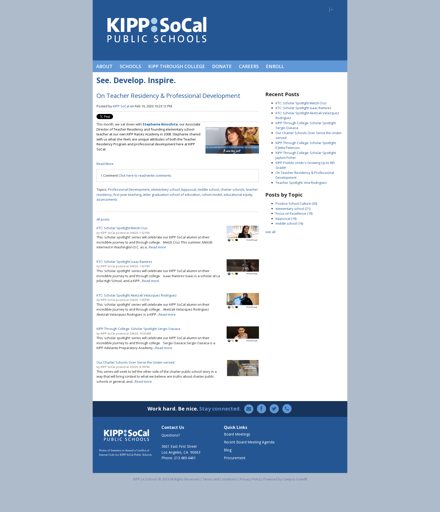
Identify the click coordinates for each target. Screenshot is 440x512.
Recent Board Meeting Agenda (249, 442)
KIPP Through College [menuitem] (176, 66)
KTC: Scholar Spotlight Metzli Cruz (301, 103)
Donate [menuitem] (222, 66)
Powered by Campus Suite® (285, 479)
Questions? (170, 435)
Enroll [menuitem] (275, 66)
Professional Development (128, 189)
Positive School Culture (296, 203)
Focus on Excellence (294, 213)
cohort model (212, 194)
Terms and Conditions (220, 479)
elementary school (165, 189)
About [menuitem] (104, 66)
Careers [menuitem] (249, 66)
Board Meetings (237, 434)
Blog (227, 449)
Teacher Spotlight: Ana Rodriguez (301, 182)
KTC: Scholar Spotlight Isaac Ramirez (303, 108)
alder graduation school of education (171, 194)
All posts (103, 219)
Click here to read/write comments (145, 175)
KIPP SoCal (121, 106)
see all (270, 231)
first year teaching (127, 194)
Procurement (234, 457)
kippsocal (188, 189)
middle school (208, 189)
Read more (157, 247)
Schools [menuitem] (130, 66)
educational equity (238, 194)
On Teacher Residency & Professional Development (168, 95)
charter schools (232, 189)
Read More (105, 163)
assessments (107, 199)
